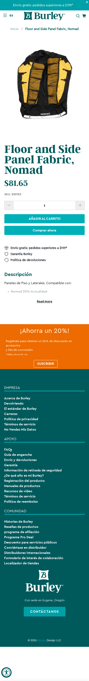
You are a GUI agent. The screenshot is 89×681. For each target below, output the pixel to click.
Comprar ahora (44, 230)
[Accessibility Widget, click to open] (6, 672)
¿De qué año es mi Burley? (24, 475)
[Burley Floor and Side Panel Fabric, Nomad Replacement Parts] (44, 85)
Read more (44, 301)
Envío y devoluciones (20, 460)
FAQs (8, 449)
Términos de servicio (20, 424)
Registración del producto (24, 481)
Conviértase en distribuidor (25, 547)
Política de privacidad (21, 419)
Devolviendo (14, 403)
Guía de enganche (18, 454)
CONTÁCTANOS (44, 611)
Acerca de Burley (17, 398)
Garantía (11, 465)
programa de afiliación (21, 532)
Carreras (10, 414)
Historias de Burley (18, 521)
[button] (12, 15)
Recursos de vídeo (18, 491)
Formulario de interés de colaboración (33, 558)
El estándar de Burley (20, 408)
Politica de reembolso (21, 501)
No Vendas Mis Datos (20, 429)
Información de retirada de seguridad (33, 470)
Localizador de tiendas (21, 563)
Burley (41, 640)
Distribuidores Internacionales (27, 553)
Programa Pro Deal (18, 537)
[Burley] (44, 15)
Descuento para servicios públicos (30, 542)
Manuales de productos (22, 486)
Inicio (14, 29)
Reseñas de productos (21, 527)
